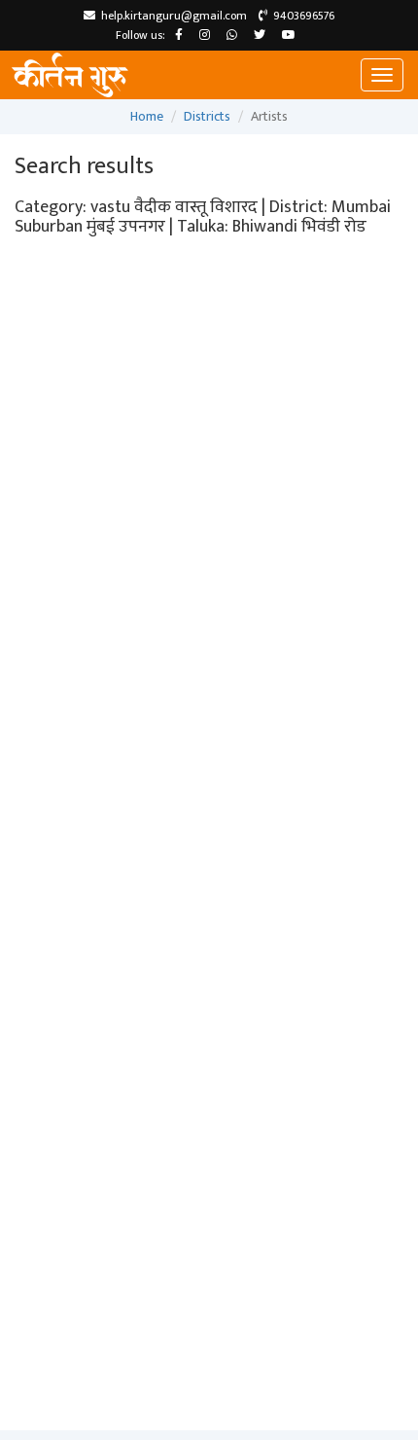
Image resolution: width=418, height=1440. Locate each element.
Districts (207, 116)
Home (146, 116)
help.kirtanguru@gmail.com (171, 15)
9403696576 (300, 15)
